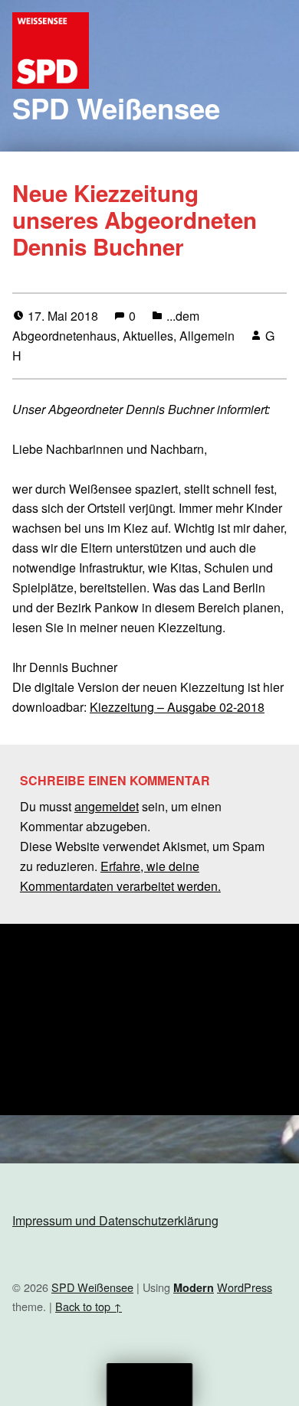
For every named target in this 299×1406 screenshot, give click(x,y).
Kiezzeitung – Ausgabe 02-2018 (177, 707)
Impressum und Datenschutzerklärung (115, 1220)
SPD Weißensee (116, 108)
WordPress (244, 1287)
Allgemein (207, 335)
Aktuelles (148, 335)
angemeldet (106, 806)
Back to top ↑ (88, 1306)
